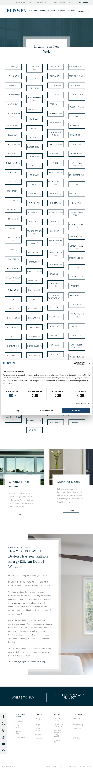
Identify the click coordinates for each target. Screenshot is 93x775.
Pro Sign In (83, 2)
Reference (38, 735)
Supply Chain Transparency (68, 766)
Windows (19, 721)
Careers (76, 733)
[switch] (35, 395)
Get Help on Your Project (40, 2)
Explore (22, 515)
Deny (17, 410)
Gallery (37, 719)
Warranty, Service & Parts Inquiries (57, 733)
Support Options (57, 720)
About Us (76, 719)
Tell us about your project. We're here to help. (27, 662)
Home (10, 547)
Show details (81, 404)
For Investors (58, 2)
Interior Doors (19, 732)
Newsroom (77, 729)
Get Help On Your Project (58, 725)
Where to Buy (21, 2)
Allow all (76, 410)
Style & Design (37, 724)
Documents (39, 739)
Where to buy (23, 697)
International (85, 766)
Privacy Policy (51, 766)
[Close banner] (89, 363)
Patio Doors (20, 737)
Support (61, 11)
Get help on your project (69, 696)
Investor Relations (76, 738)
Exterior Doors (19, 726)
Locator (19, 547)
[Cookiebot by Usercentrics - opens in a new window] (75, 363)
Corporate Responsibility (78, 724)
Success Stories (37, 730)
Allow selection (46, 410)
